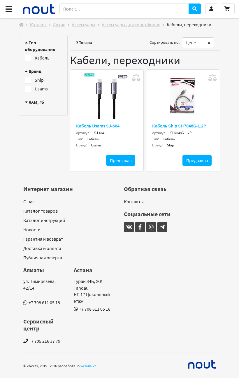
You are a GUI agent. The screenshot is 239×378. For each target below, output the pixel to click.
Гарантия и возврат (43, 239)
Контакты (134, 201)
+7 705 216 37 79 (44, 341)
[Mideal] (202, 364)
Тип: (79, 139)
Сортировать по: (165, 42)
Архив (59, 24)
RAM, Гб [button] (36, 102)
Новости (32, 229)
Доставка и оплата (42, 248)
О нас (28, 201)
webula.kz (88, 365)
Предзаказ (120, 160)
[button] (211, 9)
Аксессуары (83, 24)
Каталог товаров (40, 211)
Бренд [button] (34, 71)
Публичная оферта (42, 257)
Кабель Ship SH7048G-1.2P (179, 126)
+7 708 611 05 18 (44, 302)
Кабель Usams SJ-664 (97, 126)
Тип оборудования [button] (40, 46)
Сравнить (136, 78)
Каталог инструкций (44, 220)
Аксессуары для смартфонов (131, 24)
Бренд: (81, 145)
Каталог (38, 24)
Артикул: (83, 133)
